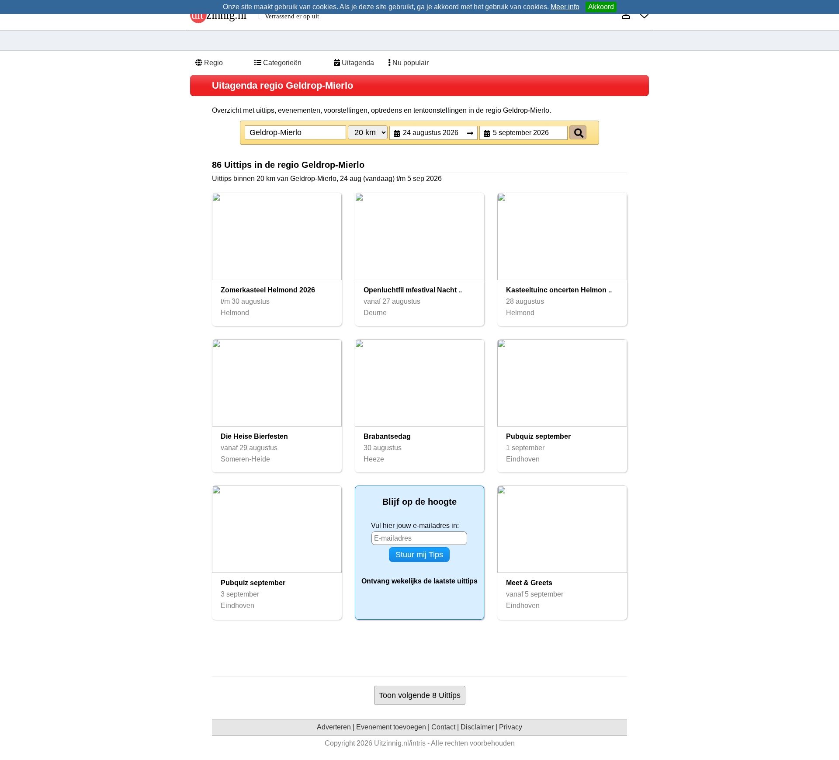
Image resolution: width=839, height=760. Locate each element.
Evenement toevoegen (391, 727)
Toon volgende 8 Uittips (420, 695)
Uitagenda (357, 62)
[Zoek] (577, 132)
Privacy (510, 727)
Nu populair (410, 62)
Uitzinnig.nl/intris (400, 743)
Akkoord (601, 6)
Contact (443, 727)
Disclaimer (477, 727)
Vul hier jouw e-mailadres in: (415, 525)
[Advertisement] (419, 648)
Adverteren (334, 727)
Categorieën (281, 62)
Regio (212, 62)
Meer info (565, 6)
